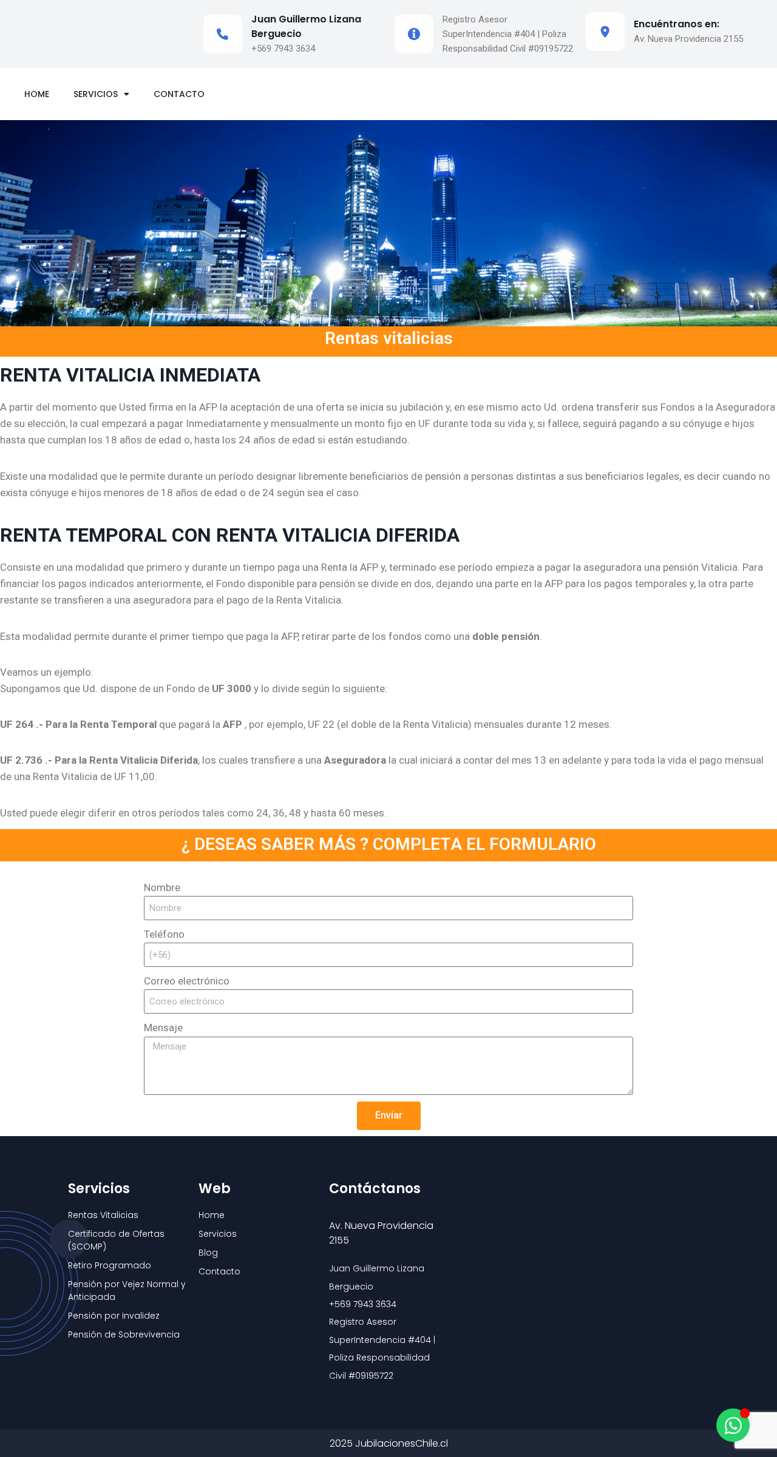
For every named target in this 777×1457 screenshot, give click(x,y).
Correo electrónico (186, 981)
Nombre (162, 887)
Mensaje (163, 1027)
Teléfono (164, 934)
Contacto (179, 94)
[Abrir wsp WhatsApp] (733, 1425)
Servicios (95, 94)
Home (36, 94)
